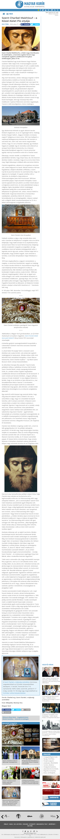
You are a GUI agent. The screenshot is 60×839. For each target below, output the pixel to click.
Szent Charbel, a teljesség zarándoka (16, 682)
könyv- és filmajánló (49, 773)
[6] (21, 50)
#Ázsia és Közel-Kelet (9, 717)
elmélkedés (46, 763)
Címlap (6, 824)
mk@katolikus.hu (43, 834)
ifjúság (45, 759)
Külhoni (25, 824)
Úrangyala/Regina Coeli (50, 757)
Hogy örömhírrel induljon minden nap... (50, 743)
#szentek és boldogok (22, 719)
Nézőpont (52, 824)
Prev (2, 817)
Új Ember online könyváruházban (14, 693)
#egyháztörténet (22, 717)
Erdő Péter (51, 759)
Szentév (45, 765)
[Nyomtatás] (6, 713)
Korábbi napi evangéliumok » (52, 750)
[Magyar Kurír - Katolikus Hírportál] (30, 8)
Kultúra (5, 24)
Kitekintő (32, 824)
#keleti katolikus (8, 719)
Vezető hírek (47, 665)
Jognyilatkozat (31, 837)
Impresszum (17, 837)
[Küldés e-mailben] (26, 710)
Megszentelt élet (42, 824)
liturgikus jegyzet (48, 761)
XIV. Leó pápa (18, 824)
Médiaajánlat (24, 837)
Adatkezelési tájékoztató (40, 837)
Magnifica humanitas (49, 771)
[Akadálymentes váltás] (38, 10)
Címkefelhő (46, 754)
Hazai (11, 824)
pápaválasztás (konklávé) (50, 769)
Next (57, 817)
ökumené (54, 763)
